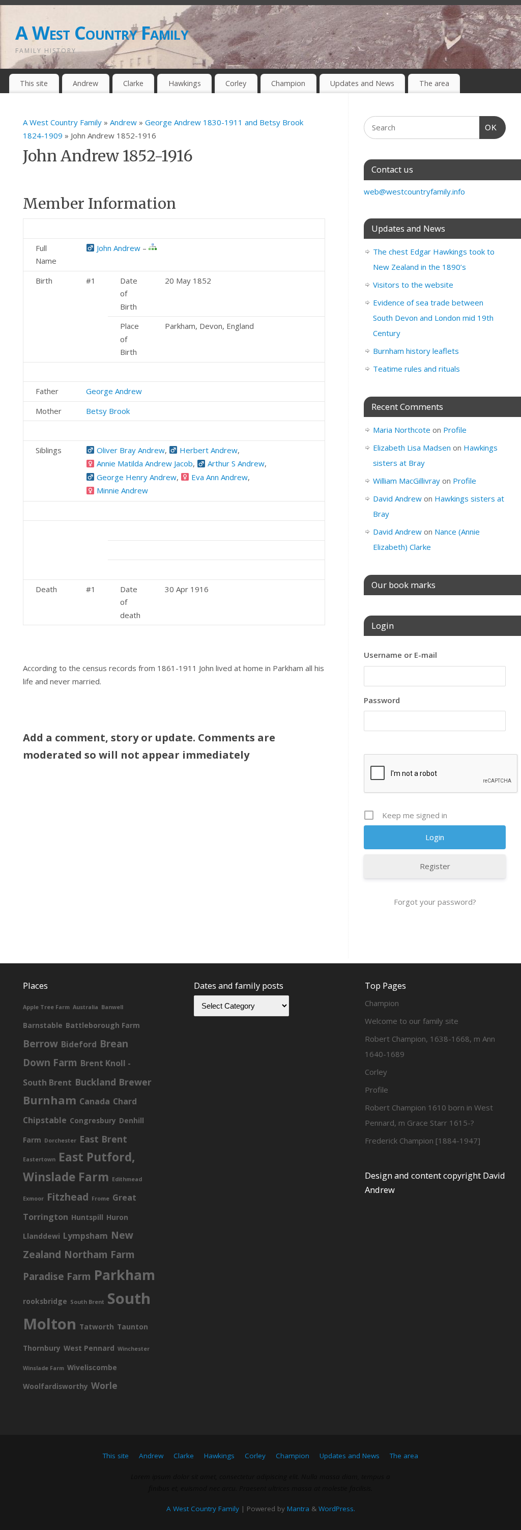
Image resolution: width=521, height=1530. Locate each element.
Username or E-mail (400, 655)
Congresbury (93, 1120)
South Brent (87, 1301)
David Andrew (397, 498)
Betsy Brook (108, 411)
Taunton (132, 1326)
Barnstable (43, 1025)
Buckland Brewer (113, 1082)
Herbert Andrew (208, 450)
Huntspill (87, 1217)
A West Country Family (101, 32)
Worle (104, 1385)
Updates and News (362, 83)
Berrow (40, 1043)
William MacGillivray (406, 481)
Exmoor (33, 1198)
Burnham (49, 1100)
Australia (85, 1007)
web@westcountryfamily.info (414, 191)
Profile (455, 430)
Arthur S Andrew (235, 463)
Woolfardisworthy (55, 1386)
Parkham (124, 1274)
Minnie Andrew (121, 490)
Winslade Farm (43, 1368)
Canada (94, 1101)
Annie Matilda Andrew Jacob (144, 463)
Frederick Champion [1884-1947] (422, 1140)
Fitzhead (68, 1197)
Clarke (133, 83)
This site (34, 83)
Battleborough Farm (103, 1025)
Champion (288, 83)
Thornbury (42, 1348)
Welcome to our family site (411, 1021)
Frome (100, 1198)
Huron (117, 1217)
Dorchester (60, 1140)
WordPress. (337, 1508)
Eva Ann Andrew (218, 477)
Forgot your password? (435, 902)
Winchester (134, 1348)
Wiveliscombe (92, 1367)
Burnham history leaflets (416, 351)
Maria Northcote (401, 430)
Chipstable (45, 1120)
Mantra (298, 1508)
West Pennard (89, 1348)
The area (434, 83)
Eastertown (39, 1159)
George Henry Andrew (136, 477)
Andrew (85, 83)
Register (435, 866)
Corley (235, 83)
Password (382, 700)
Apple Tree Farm (46, 1007)
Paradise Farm (57, 1276)
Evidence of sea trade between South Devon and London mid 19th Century (433, 317)
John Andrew (117, 248)
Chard (125, 1101)
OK (488, 127)
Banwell (112, 1007)
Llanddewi (41, 1236)
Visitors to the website (413, 285)
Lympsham (85, 1235)
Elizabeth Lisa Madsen (412, 447)
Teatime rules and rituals (416, 369)
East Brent (103, 1139)
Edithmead (127, 1179)
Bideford (79, 1044)
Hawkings (184, 83)
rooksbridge (45, 1301)
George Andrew (114, 391)
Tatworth (96, 1326)
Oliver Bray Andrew (130, 450)
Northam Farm (99, 1254)
